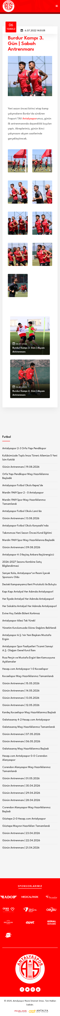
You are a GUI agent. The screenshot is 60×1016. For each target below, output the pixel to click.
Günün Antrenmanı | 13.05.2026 (20, 698)
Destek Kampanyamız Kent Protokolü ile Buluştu (29, 584)
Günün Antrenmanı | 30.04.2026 (21, 785)
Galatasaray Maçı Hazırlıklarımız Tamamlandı (28, 727)
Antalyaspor (29, 118)
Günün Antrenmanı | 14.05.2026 (20, 690)
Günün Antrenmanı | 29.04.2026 (21, 793)
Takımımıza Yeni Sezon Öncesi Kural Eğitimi (27, 533)
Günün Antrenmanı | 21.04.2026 (20, 847)
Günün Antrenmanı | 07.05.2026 (21, 734)
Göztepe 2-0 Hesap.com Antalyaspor (24, 818)
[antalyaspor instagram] (32, 989)
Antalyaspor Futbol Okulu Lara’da (22, 511)
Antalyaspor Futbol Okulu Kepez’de (22, 485)
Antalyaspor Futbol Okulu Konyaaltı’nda (25, 525)
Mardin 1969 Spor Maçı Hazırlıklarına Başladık (28, 540)
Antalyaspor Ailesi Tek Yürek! (18, 620)
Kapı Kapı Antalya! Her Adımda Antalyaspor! (27, 591)
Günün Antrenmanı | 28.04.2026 (21, 800)
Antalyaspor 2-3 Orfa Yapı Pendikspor (24, 448)
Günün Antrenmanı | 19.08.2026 (20, 467)
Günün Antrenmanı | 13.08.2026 (20, 518)
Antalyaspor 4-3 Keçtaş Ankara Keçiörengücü (28, 554)
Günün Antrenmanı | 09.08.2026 (21, 547)
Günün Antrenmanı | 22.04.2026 (21, 840)
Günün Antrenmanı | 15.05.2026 (20, 683)
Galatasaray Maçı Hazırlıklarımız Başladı (25, 748)
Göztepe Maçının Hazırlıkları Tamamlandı (26, 826)
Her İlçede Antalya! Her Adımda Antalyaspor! (28, 599)
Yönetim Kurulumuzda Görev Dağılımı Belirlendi (29, 628)
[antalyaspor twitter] (27, 989)
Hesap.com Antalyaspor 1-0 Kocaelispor (25, 669)
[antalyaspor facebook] (22, 989)
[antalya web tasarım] (20, 1011)
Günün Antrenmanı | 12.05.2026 (20, 705)
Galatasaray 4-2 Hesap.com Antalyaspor (26, 719)
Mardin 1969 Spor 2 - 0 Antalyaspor (23, 492)
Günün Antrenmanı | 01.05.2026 (21, 778)
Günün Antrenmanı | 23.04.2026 (21, 833)
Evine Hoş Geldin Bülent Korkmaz (21, 613)
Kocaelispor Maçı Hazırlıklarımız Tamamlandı (28, 676)
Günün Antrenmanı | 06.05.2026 (21, 741)
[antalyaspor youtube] (38, 989)
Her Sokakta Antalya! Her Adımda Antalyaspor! (29, 606)
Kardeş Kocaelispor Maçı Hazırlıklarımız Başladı (29, 712)
